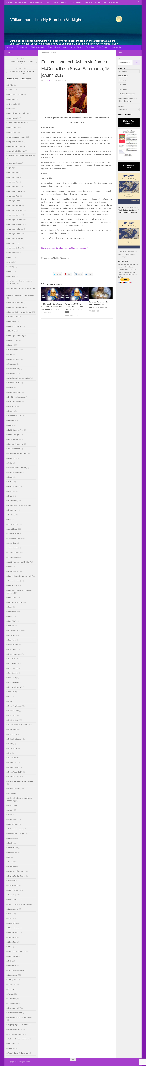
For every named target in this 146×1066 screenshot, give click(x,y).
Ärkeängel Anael (14, 177)
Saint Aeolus (12, 881)
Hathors (11, 477)
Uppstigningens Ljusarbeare (18, 1025)
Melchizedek (12, 734)
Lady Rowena (13, 645)
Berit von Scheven (14, 317)
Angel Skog (12, 132)
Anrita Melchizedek (15, 163)
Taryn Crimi (12, 984)
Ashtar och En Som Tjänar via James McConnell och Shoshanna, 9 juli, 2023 (51, 306)
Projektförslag (100, 2)
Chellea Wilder (13, 369)
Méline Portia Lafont (15, 739)
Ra (9, 857)
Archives (121, 107)
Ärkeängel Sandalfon (15, 238)
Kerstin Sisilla (13, 585)
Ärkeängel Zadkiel (14, 248)
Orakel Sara (12, 805)
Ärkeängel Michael (14, 224)
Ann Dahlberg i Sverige (16, 146)
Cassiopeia (12, 364)
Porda (10, 843)
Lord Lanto (12, 678)
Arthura (10, 257)
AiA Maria (11, 99)
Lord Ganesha (13, 673)
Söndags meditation (36, 2)
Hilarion (11, 491)
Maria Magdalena (14, 706)
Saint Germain (13, 885)
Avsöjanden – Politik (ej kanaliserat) (21, 295)
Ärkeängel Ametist (14, 172)
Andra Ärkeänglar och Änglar (18, 113)
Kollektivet (12, 597)
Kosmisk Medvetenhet (16, 602)
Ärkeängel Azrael (14, 186)
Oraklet (10, 810)
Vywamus (11, 1048)
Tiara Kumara (13, 1003)
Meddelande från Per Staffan (18, 725)
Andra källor (12, 118)
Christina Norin (13, 373)
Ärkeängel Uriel (13, 243)
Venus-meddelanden (15, 1034)
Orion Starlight (13, 819)
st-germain (48, 81)
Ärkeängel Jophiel (14, 205)
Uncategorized (13, 1008)
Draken (10, 411)
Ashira (10, 262)
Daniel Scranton (14, 392)
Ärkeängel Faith (13, 196)
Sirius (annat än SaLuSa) (17, 951)
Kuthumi (11, 626)
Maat (10, 701)
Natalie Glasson (14, 788)
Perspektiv (89, 2)
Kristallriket (12, 612)
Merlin (10, 744)
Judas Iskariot (13, 557)
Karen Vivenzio (13, 571)
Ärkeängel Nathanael (15, 229)
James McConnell (49, 53)
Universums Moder (15, 1013)
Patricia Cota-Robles (15, 829)
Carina (10, 354)
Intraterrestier (12, 510)
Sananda (11, 895)
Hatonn (10, 482)
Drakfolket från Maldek (16, 416)
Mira (9, 753)
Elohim (10, 425)
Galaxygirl (11, 458)
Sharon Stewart (13, 928)
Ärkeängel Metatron (15, 220)
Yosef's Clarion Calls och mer (18, 1053)
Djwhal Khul (12, 406)
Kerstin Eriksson (14, 581)
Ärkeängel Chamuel (15, 191)
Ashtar (10, 267)
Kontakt (64, 2)
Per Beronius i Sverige (16, 834)
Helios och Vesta (14, 486)
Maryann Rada (13, 711)
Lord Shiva (12, 692)
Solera (10, 961)
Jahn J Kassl (12, 529)
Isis (9, 519)
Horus (10, 496)
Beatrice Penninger (15, 303)
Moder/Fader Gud (14, 772)
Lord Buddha (12, 663)
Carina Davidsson (14, 359)
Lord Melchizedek (14, 687)
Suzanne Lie (12, 975)
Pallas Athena (13, 824)
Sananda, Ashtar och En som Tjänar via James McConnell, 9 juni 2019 (98, 304)
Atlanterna (11, 276)
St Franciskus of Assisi (16, 970)
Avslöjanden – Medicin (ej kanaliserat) (21, 288)
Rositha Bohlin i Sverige (16, 876)
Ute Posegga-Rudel (15, 1029)
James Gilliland (13, 534)
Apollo (10, 168)
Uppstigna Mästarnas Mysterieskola (20, 1017)
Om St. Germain (76, 2)
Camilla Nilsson (13, 350)
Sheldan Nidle (13, 933)
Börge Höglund (13, 340)
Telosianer (12, 999)
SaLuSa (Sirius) (13, 890)
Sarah (10, 914)
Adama (10, 90)
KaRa (10, 567)
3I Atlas (10, 85)
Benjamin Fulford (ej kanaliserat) (19, 312)
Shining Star (12, 937)
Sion (10, 947)
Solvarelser (12, 966)
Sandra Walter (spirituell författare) (20, 904)
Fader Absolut (13, 439)
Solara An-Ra (13, 956)
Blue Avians (12, 331)
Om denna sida (21, 2)
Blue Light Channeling (16, 336)
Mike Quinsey (13, 748)
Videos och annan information (18, 1039)
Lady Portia (12, 640)
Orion (10, 815)
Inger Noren (12, 501)
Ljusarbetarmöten (14, 654)
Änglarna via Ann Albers (16, 137)
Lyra (9, 696)
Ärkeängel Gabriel (14, 201)
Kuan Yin (11, 621)
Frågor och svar (52, 2)
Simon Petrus (13, 942)
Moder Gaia (12, 762)
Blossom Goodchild (15, 326)
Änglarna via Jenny (15, 142)
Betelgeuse (12, 321)
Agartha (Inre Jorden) (15, 94)
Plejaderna (12, 838)
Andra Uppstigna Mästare (17, 123)
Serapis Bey (12, 923)
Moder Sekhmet (13, 767)
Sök (119, 59)
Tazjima (11, 989)
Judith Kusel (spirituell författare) (19, 562)
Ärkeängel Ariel (13, 182)
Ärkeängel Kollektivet (15, 210)
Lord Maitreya (13, 682)
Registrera (123, 85)
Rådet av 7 (12, 867)
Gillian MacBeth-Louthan (17, 468)
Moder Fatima (13, 758)
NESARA (11, 793)
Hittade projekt (113, 2)
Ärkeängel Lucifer (14, 215)
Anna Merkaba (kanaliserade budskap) (22, 156)
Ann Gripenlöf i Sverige (16, 151)
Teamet (10, 994)
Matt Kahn (11, 715)
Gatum (10, 463)
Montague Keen (13, 777)
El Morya (11, 420)
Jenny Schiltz (13, 548)
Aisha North (12, 104)
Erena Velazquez (14, 435)
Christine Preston (14, 383)
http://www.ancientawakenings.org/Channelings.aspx (63, 248)
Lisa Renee (12, 649)
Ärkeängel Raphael (15, 234)
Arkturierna (12, 253)
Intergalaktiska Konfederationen (19, 505)
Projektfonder (13, 848)
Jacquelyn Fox (13, 524)
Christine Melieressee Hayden (19, 378)
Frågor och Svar (14, 449)
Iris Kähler (11, 515)
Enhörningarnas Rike (15, 430)
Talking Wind (12, 980)
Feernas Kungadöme (15, 444)
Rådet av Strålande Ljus (16, 871)
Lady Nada (12, 635)
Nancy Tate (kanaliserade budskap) (20, 781)
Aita (9, 109)
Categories (121, 68)
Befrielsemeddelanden (16, 307)
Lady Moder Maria (14, 630)
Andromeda (12, 127)
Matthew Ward (13, 720)
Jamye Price (12, 543)
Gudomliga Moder (14, 472)
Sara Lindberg (13, 909)
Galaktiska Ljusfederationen (18, 453)
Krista (10, 607)
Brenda (10, 345)
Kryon (10, 616)
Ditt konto (123, 89)
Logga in (122, 80)
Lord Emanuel (13, 668)
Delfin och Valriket (14, 402)
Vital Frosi (11, 1043)
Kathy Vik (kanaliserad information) (20, 576)
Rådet (10, 862)
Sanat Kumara (13, 900)
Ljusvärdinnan (13, 659)
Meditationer (12, 729)
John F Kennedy (14, 552)
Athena (10, 271)
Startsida (9, 2)
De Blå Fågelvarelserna (16, 397)
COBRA (11, 387)
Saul (10, 918)
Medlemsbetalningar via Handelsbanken (128, 100)
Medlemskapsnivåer (127, 94)
